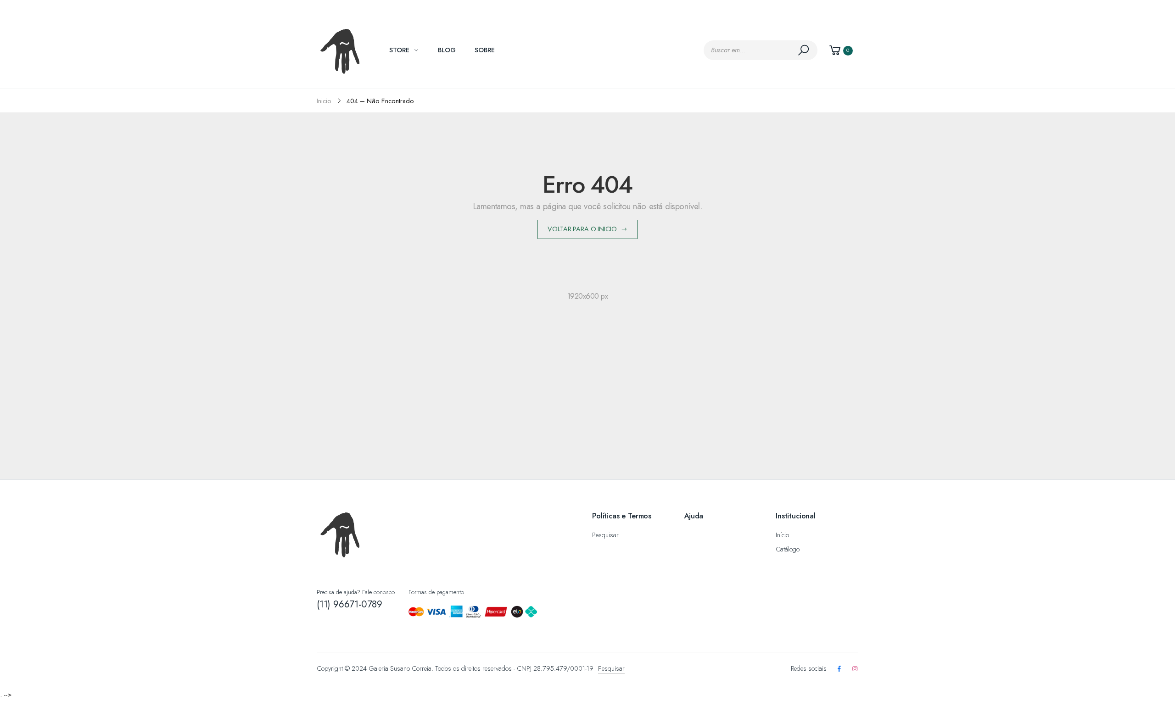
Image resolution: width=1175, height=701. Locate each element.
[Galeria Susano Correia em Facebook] (839, 669)
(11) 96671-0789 (349, 604)
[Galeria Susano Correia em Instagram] (855, 669)
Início (782, 535)
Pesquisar (605, 535)
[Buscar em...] (805, 50)
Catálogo (788, 549)
